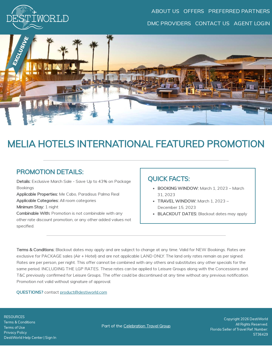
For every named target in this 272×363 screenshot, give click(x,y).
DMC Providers (169, 23)
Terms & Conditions (19, 322)
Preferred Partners (239, 11)
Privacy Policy (15, 332)
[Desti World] (37, 16)
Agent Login (252, 23)
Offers (194, 11)
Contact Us (212, 23)
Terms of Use (14, 327)
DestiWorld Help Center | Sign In (30, 337)
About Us (165, 11)
